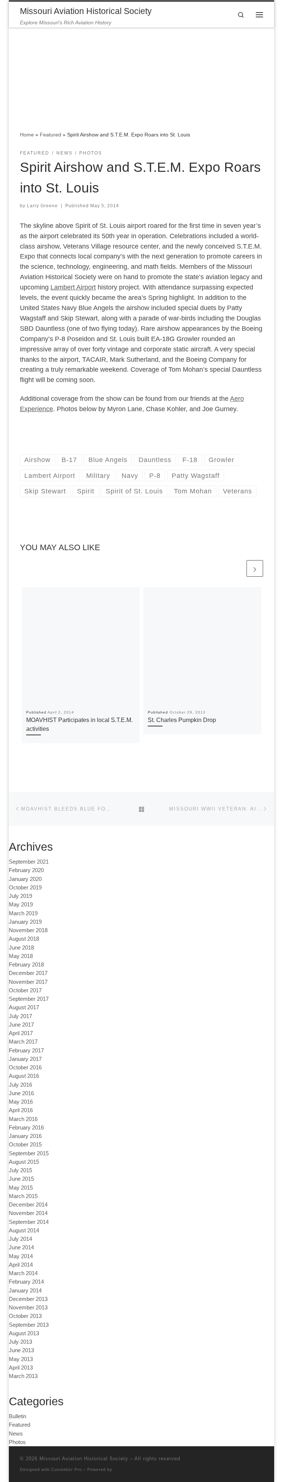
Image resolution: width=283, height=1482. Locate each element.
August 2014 (24, 1230)
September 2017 (29, 999)
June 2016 (21, 1093)
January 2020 (25, 879)
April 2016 (21, 1110)
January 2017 (25, 1059)
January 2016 (25, 1136)
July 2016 (20, 1085)
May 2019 (21, 904)
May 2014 (21, 1256)
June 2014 (21, 1247)
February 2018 (26, 964)
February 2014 (26, 1281)
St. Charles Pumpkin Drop (182, 719)
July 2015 (20, 1170)
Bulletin (17, 1416)
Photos (17, 1442)
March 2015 (23, 1196)
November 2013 (28, 1307)
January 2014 (25, 1290)
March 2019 (23, 913)
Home (27, 135)
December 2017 (28, 973)
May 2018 (21, 956)
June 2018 (21, 947)
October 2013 (25, 1316)
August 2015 (24, 1162)
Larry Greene (42, 205)
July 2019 (20, 896)
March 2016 (23, 1119)
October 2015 (25, 1144)
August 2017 (24, 1007)
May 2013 (21, 1359)
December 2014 (28, 1204)
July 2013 (20, 1342)
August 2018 (24, 939)
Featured (50, 135)
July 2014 (20, 1239)
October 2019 (25, 887)
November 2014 (28, 1213)
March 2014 (23, 1273)
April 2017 (21, 1033)
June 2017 (21, 1024)
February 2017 (26, 1050)
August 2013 (24, 1333)
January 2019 (25, 922)
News (16, 1433)
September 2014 (29, 1222)
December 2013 (28, 1299)
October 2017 (25, 990)
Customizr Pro (66, 1469)
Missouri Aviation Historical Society (83, 1458)
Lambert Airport (73, 287)
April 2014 (21, 1264)
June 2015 (21, 1179)
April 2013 (21, 1367)
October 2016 (25, 1067)
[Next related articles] (255, 568)
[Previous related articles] (236, 568)
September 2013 (29, 1325)
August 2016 (24, 1076)
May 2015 (21, 1187)
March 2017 (23, 1041)
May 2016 (21, 1102)
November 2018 (28, 930)
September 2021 (29, 861)
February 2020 (26, 870)
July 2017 (20, 1016)
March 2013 (23, 1376)
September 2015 (29, 1153)
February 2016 (26, 1127)
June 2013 (21, 1350)
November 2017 (28, 982)
